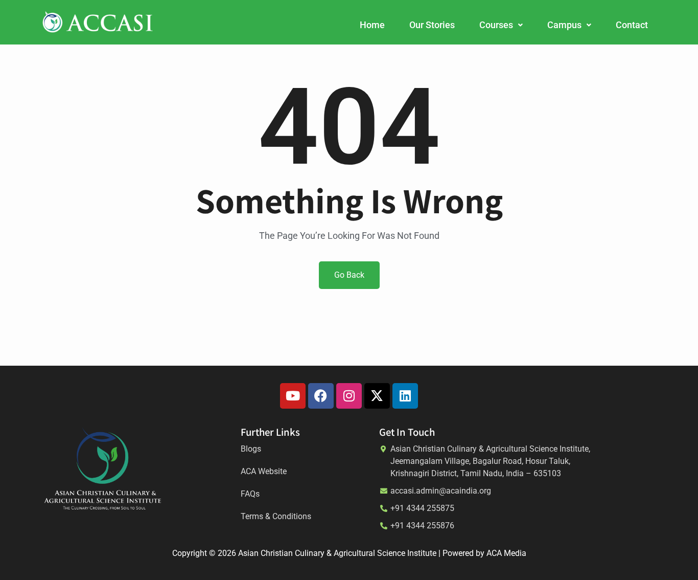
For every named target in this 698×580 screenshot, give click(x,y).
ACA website (264, 471)
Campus (564, 24)
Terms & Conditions (276, 516)
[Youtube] (293, 396)
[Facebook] (321, 396)
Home (372, 24)
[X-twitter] (377, 396)
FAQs (250, 494)
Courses (496, 24)
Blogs (251, 449)
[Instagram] (349, 396)
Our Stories (432, 24)
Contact (632, 24)
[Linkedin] (405, 396)
